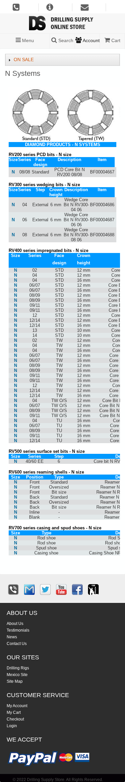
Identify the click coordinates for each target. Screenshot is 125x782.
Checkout (15, 719)
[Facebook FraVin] (77, 589)
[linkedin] (93, 589)
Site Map (15, 681)
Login (12, 726)
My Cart (14, 712)
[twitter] (45, 589)
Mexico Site (17, 674)
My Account (17, 705)
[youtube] (61, 589)
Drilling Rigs (18, 668)
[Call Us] (13, 589)
